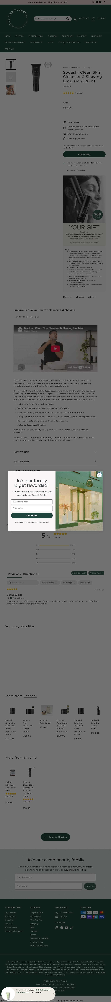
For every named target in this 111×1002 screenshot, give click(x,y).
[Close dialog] (99, 474)
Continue (31, 515)
